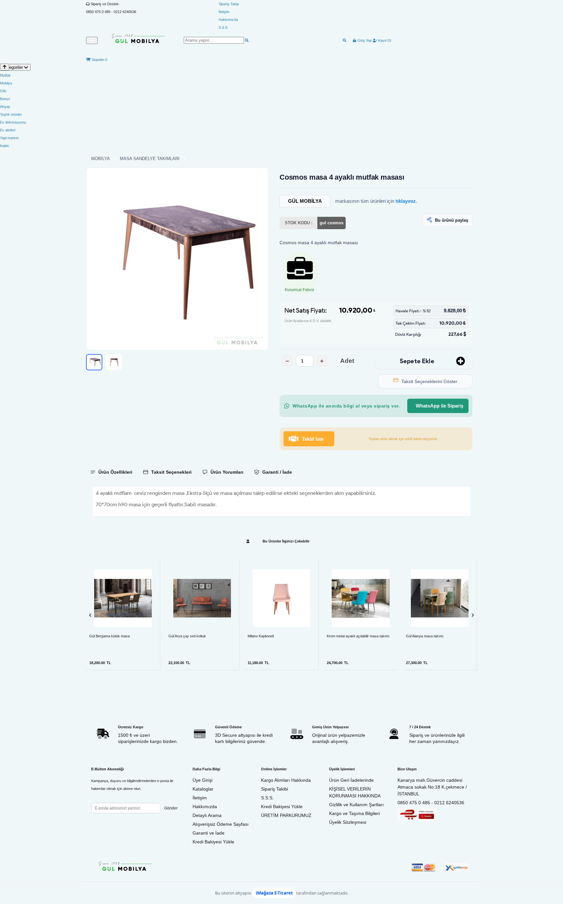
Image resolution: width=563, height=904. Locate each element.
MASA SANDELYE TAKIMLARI (150, 158)
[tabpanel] (281, 501)
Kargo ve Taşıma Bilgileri (354, 813)
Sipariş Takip (229, 4)
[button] (177, 259)
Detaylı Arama (207, 815)
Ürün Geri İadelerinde (351, 780)
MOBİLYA (100, 158)
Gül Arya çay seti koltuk (187, 636)
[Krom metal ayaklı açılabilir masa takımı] (361, 598)
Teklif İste (313, 439)
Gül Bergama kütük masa (109, 636)
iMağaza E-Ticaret (274, 893)
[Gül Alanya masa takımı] (440, 598)
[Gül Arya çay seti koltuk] (202, 598)
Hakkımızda (228, 20)
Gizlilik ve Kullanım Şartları (356, 804)
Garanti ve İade (208, 833)
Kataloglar (203, 789)
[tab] (111, 472)
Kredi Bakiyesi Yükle (213, 841)
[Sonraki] (472, 615)
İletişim (224, 12)
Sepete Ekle (417, 361)
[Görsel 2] (114, 362)
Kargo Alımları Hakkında (286, 780)
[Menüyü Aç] (92, 40)
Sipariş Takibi (274, 789)
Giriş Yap (364, 40)
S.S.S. (267, 797)
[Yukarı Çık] (4, 67)
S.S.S (223, 27)
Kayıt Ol (384, 40)
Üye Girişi (202, 780)
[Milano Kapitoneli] (281, 598)
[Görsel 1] (94, 362)
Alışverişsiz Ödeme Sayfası (221, 824)
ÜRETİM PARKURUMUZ (286, 815)
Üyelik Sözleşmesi (347, 822)
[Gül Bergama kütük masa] (123, 598)
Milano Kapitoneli (261, 636)
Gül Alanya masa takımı (424, 636)
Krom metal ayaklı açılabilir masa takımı (358, 636)
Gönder (171, 808)
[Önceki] (90, 615)
